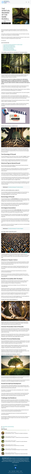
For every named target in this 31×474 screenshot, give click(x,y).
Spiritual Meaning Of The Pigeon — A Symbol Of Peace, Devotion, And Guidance (16, 437)
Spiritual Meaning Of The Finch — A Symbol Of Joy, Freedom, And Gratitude (16, 453)
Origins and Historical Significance (9, 45)
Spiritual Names (4, 23)
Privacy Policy (13, 471)
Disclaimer (17, 471)
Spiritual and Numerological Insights (9, 46)
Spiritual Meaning (8, 23)
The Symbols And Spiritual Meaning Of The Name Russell (12, 44)
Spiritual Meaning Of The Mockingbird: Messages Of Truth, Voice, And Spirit (16, 449)
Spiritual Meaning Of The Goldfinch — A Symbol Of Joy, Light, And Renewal (16, 441)
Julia (2, 21)
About (10, 471)
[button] (26, 2)
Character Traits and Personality (8, 49)
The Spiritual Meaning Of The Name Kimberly (15, 187)
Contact (21, 471)
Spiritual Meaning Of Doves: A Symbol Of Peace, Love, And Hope (14, 445)
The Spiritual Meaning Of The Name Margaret (15, 228)
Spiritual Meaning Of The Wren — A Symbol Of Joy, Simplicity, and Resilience (16, 433)
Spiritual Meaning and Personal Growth (9, 50)
